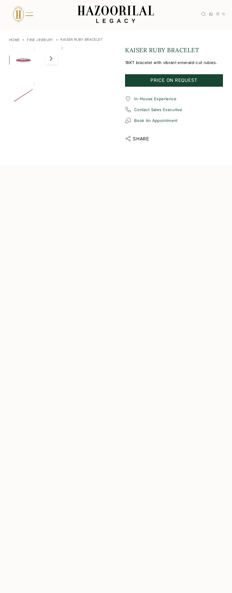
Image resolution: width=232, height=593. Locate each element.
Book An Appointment (156, 120)
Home (14, 40)
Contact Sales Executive (158, 109)
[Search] (203, 14)
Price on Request (174, 80)
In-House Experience (155, 98)
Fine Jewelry (40, 40)
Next (51, 59)
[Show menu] (18, 14)
